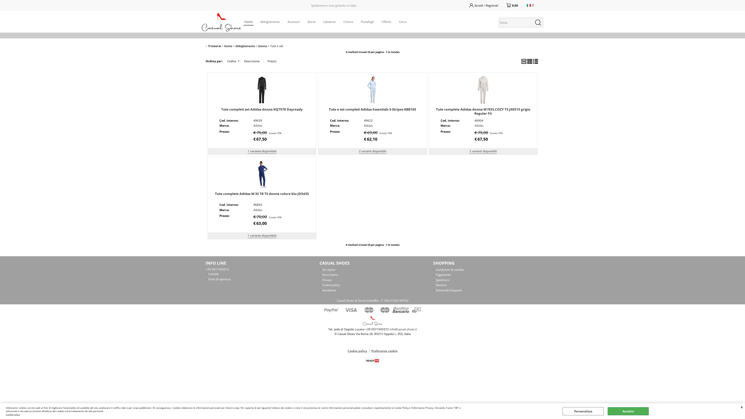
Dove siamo (330, 275)
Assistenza (329, 290)
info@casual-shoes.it (403, 329)
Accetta (628, 411)
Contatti (213, 274)
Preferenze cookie (384, 351)
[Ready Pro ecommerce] (372, 360)
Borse (311, 22)
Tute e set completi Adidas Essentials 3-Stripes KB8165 (372, 109)
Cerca (402, 22)
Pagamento (443, 275)
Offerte (386, 22)
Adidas (257, 125)
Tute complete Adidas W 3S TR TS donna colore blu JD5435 (262, 193)
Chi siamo (328, 270)
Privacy (327, 280)
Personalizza (583, 411)
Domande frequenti (449, 290)
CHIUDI (742, 407)
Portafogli (367, 22)
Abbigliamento (270, 22)
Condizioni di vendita (450, 270)
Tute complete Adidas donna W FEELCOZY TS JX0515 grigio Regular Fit (483, 111)
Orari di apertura (219, 279)
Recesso (441, 285)
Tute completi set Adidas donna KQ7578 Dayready (262, 109)
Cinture (348, 22)
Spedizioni (443, 280)
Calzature (329, 22)
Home (248, 22)
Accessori (294, 22)
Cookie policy (13, 414)
